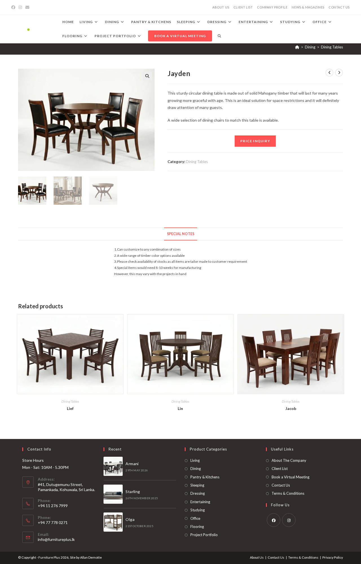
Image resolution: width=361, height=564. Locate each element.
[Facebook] (14, 7)
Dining (195, 468)
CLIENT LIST (243, 7)
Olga (130, 519)
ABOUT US (220, 7)
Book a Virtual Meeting (290, 477)
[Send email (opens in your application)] (27, 7)
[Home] (297, 47)
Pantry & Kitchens (204, 477)
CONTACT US (339, 7)
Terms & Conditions (288, 493)
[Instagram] (20, 7)
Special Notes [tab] (180, 234)
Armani (132, 463)
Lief (70, 408)
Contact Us (281, 485)
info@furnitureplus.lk (56, 539)
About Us (257, 557)
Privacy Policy (332, 557)
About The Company (289, 460)
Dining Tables (332, 47)
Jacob (290, 408)
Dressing (197, 493)
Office (195, 518)
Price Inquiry (255, 141)
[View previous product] (329, 73)
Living (195, 460)
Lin (180, 408)
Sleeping (197, 485)
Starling (133, 491)
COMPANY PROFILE (272, 7)
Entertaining (200, 502)
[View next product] (339, 73)
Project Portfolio (204, 534)
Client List (280, 468)
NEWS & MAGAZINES (308, 7)
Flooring (197, 526)
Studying (197, 510)
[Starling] (113, 494)
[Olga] (113, 522)
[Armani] (113, 466)
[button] (147, 76)
